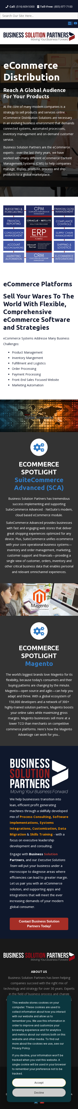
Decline (39, 1092)
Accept (39, 1082)
